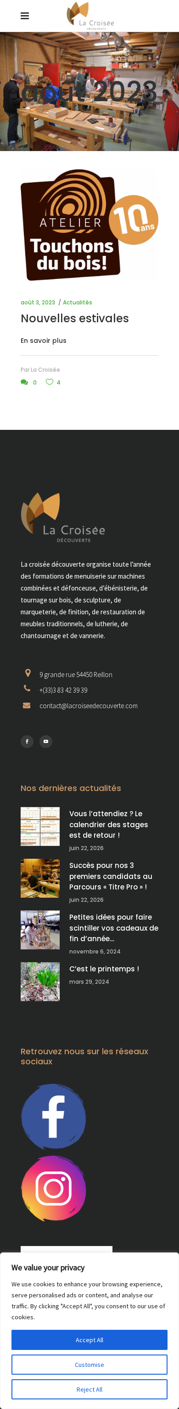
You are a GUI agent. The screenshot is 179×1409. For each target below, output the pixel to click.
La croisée (45, 370)
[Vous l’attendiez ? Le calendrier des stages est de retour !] (40, 826)
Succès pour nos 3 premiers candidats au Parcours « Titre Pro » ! (110, 876)
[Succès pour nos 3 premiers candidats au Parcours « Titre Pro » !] (40, 878)
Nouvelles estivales (75, 318)
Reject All (89, 1389)
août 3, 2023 (38, 302)
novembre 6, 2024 (95, 951)
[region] (89, 1330)
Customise (89, 1364)
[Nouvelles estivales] (89, 224)
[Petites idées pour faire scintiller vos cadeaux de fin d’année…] (40, 929)
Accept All (89, 1340)
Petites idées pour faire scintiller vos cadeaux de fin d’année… (113, 927)
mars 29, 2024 (89, 982)
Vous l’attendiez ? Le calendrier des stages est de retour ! (108, 824)
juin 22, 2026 (86, 848)
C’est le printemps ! (104, 969)
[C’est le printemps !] (40, 981)
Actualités (77, 302)
